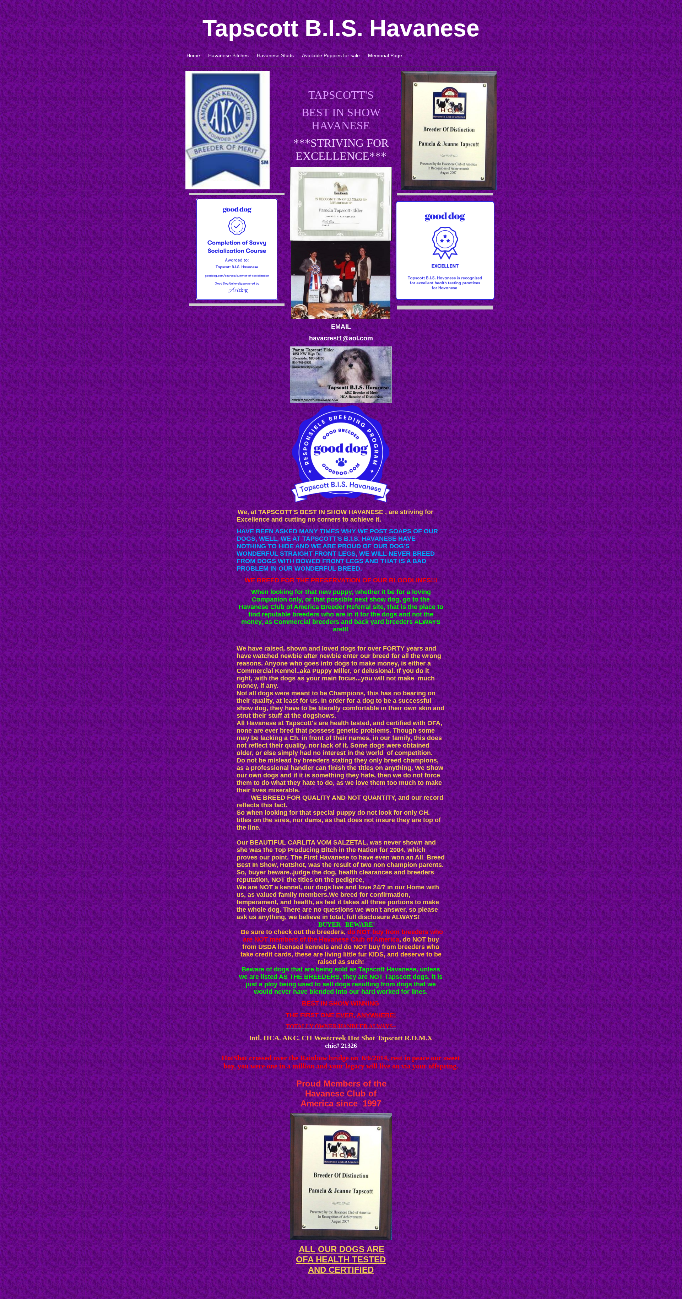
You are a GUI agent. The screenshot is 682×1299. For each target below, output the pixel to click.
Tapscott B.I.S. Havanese (341, 28)
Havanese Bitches (228, 55)
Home (193, 55)
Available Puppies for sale (331, 55)
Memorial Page (385, 55)
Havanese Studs (275, 55)
